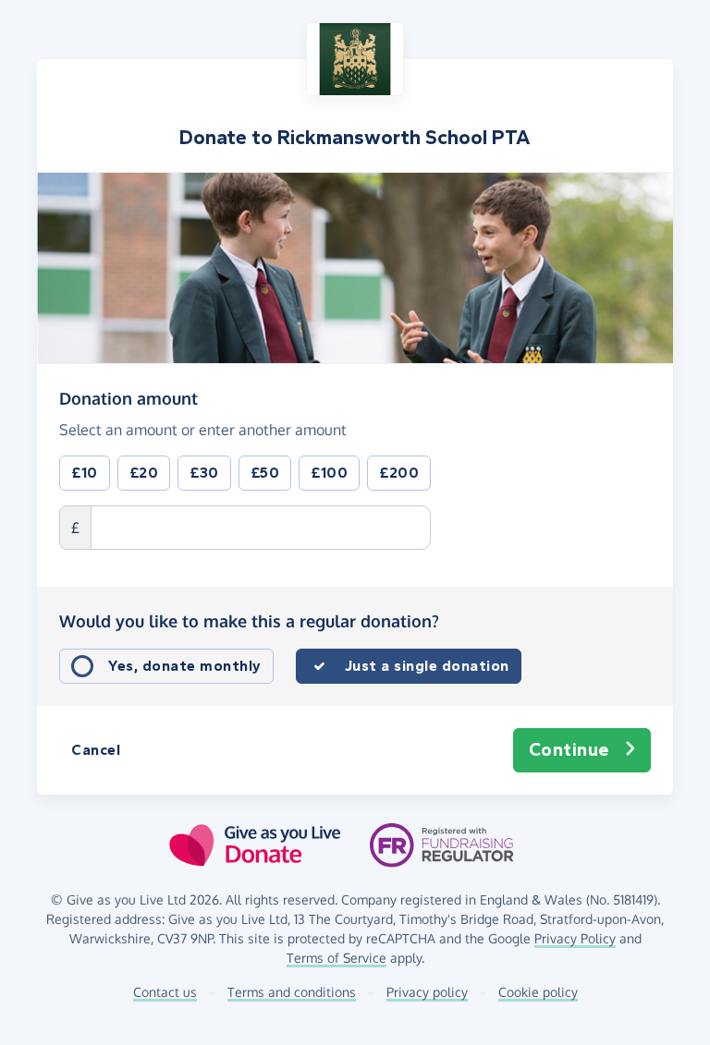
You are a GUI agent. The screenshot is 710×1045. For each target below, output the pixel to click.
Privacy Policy (575, 938)
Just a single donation (427, 665)
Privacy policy (427, 992)
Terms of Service (336, 958)
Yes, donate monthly (185, 665)
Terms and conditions (291, 992)
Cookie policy (538, 992)
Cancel (95, 750)
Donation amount (128, 397)
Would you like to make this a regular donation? (249, 621)
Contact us (165, 992)
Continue (569, 749)
